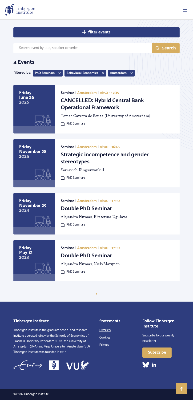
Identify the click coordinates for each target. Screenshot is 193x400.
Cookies (104, 337)
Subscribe (157, 352)
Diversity (105, 330)
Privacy (104, 345)
